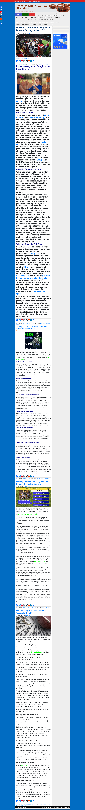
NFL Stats (18, 17)
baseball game (22, 276)
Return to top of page (21, 807)
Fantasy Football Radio (47, 13)
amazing (43, 804)
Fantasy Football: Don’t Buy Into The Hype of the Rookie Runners (32, 483)
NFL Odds (62, 15)
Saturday (20, 374)
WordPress (63, 807)
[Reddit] (1, 19)
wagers (24, 805)
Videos (28, 64)
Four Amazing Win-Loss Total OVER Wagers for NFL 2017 (31, 612)
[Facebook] (1, 7)
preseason (22, 480)
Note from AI (50, 17)
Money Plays (48, 15)
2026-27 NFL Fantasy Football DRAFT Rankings (49, 22)
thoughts (27, 480)
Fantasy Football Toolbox (59, 13)
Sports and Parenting (27, 323)
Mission (42, 15)
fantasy (40, 478)
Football (25, 804)
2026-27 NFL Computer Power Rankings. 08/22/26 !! (27, 22)
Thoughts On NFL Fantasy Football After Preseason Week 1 (31, 327)
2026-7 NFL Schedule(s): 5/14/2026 (45, 24)
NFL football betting (37, 652)
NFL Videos (24, 17)
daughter (42, 323)
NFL (26, 267)
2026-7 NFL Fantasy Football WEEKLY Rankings (26, 24)
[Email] (1, 14)
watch (47, 64)
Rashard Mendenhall (39, 561)
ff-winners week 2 (46, 478)
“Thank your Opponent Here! (22, 58)
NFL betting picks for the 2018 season (28, 514)
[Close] (84, 1)
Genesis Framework (55, 807)
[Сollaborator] (60, 41)
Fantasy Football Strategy (28, 607)
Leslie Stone (28, 33)
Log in (67, 807)
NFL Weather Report (42, 17)
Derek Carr (24, 765)
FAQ (67, 13)
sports (19, 101)
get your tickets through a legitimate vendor (33, 277)
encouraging (47, 323)
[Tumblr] (1, 16)
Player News (26, 478)
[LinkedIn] (1, 21)
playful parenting (36, 117)
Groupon (41, 160)
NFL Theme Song (32, 17)
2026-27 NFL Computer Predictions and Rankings (43, 7)
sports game (33, 253)
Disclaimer (38, 13)
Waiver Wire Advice (20, 19)
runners (21, 608)
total (21, 805)
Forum (37, 15)
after (37, 478)
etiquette (40, 64)
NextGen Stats (55, 15)
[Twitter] (1, 9)
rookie (17, 608)
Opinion (24, 64)
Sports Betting (30, 804)
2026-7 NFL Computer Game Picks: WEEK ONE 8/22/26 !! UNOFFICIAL (41, 19)
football (44, 64)
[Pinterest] (1, 12)
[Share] (1, 23)
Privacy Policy (57, 17)
